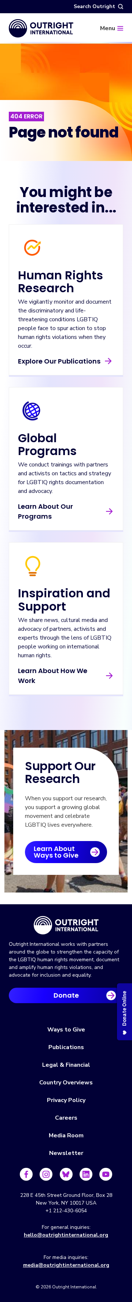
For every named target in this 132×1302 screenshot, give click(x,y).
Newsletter (66, 1153)
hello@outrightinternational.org (66, 1234)
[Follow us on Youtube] (105, 1174)
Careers (66, 1118)
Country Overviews (66, 1083)
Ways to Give (66, 1030)
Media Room (66, 1135)
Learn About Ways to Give (56, 852)
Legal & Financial (66, 1065)
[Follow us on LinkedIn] (86, 1174)
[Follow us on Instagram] (46, 1174)
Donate (66, 995)
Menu (107, 28)
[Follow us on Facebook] (26, 1174)
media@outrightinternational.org (66, 1265)
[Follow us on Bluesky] (66, 1174)
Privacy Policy (66, 1100)
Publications (66, 1047)
